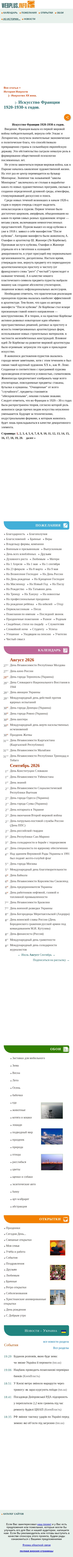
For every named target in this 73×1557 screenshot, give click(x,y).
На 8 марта (36, 569)
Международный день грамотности (32, 939)
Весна (16, 1072)
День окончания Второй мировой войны (36, 815)
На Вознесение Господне (22, 574)
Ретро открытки (15, 1287)
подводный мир (22, 1132)
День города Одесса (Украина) (29, 797)
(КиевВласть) (31, 1376)
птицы (16, 1154)
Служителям (56, 624)
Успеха (52, 629)
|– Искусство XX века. (20, 95)
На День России (52, 574)
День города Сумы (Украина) (28, 803)
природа (17, 1147)
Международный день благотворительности (38, 869)
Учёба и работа (15, 1251)
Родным (61, 619)
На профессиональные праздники (27, 599)
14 (62, 433)
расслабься (19, 1161)
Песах (37, 609)
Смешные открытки (18, 1239)
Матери (54, 559)
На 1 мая (32, 564)
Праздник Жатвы (21, 734)
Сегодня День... (15, 1233)
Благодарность (15, 534)
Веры (48, 539)
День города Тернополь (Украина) (32, 676)
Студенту (38, 629)
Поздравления (14, 1263)
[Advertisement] (36, 55)
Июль (25, 954)
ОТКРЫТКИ (47, 12)
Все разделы (61, 1347)
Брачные (35, 539)
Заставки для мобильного (28, 1058)
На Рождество (15, 589)
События (11, 1257)
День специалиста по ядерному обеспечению (39, 848)
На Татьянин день (39, 589)
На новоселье (51, 594)
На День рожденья (18, 579)
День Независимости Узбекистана (32, 776)
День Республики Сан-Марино (29, 836)
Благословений (16, 539)
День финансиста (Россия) (27, 933)
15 (67, 433)
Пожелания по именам (20, 614)
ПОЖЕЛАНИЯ (29, 12)
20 (20, 438)
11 (49, 433)
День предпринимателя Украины (31, 886)
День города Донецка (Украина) (30, 707)
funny (15, 1191)
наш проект (44, 1524)
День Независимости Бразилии (30, 902)
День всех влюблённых (21, 554)
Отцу (60, 604)
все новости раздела (56, 1341)
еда (14, 1102)
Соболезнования (16, 1293)
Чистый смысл (15, 639)
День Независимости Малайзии (30, 750)
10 (44, 433)
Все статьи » (12, 87)
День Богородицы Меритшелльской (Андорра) (40, 914)
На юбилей (45, 604)
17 (7, 438)
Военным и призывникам (22, 549)
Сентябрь (46, 954)
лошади (17, 1124)
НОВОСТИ (29, 19)
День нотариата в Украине (27, 809)
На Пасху (58, 584)
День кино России (21, 671)
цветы (16, 1169)
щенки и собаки (22, 1176)
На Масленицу (15, 584)
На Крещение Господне (49, 579)
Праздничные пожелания (22, 619)
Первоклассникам (17, 609)
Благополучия (38, 534)
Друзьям (45, 554)
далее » (31, 438)
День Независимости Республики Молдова (37, 665)
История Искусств (16, 91)
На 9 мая (52, 569)
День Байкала (18, 875)
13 (58, 433)
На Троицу (13, 594)
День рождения (15, 1309)
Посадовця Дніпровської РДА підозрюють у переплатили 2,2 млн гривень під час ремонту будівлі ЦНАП (41, 1403)
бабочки (17, 1095)
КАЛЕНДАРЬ (10, 12)
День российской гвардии (26, 830)
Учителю (61, 634)
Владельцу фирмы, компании (25, 544)
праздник (18, 1139)
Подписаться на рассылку (51, 960)
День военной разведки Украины (31, 908)
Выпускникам (52, 549)
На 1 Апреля (14, 564)
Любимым (38, 559)
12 (53, 433)
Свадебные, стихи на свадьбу (25, 624)
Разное (47, 619)
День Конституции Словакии (29, 770)
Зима (15, 1065)
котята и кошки (22, 1117)
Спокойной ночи (17, 629)
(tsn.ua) (56, 1362)
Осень (16, 1087)
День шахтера (19, 719)
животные (18, 1110)
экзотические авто (24, 1184)
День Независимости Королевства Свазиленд (39, 881)
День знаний (18, 782)
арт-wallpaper (20, 1199)
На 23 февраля (15, 569)
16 (2, 438)
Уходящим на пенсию (37, 634)
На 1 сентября (51, 564)
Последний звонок (51, 614)
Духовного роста (17, 559)
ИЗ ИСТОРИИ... (12, 19)
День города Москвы (23, 863)
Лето (15, 1080)
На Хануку (31, 594)
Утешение (12, 634)
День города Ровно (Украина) (29, 713)
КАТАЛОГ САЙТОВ (13, 1514)
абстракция (19, 1206)
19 (16, 438)
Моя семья (12, 1245)
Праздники (12, 1228)
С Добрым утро (15, 1315)
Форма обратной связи (36, 1544)
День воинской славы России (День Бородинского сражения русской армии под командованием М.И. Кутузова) (38, 924)
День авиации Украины (25, 692)
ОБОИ (60, 12)
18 (11, 438)
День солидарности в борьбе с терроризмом (38, 842)
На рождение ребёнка (20, 604)
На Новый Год (38, 584)
